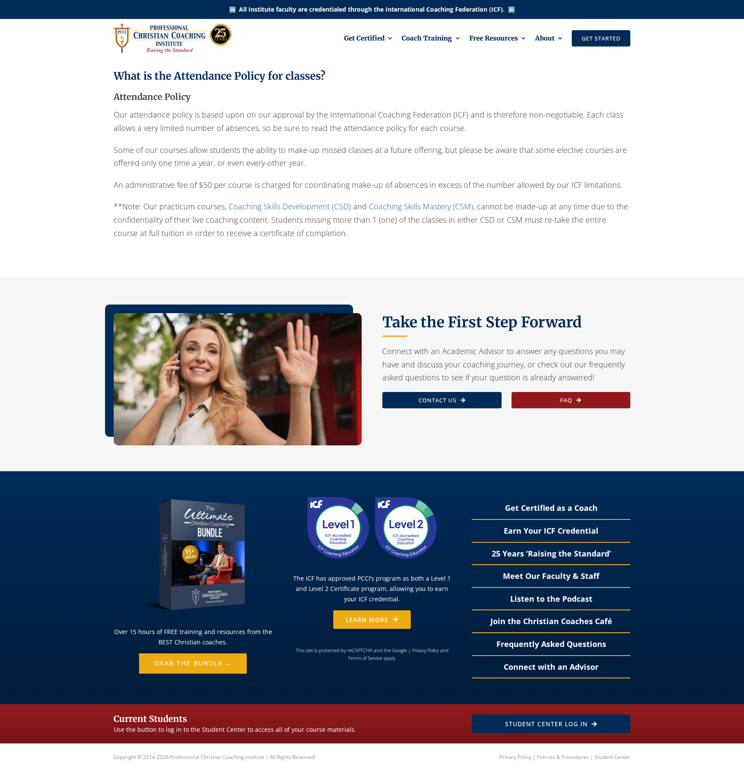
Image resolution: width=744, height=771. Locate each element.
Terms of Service (365, 658)
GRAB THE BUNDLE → (193, 663)
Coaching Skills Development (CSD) (290, 206)
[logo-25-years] (173, 27)
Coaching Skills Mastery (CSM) (421, 206)
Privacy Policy (425, 650)
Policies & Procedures (563, 757)
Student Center (612, 757)
